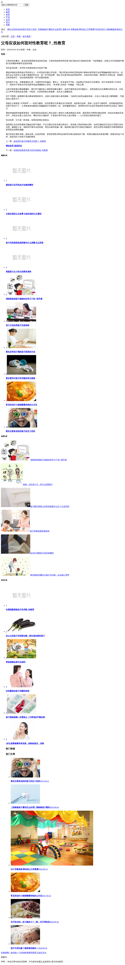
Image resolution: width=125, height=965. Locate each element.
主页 (13, 36)
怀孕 (8, 15)
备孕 (8, 12)
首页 (8, 9)
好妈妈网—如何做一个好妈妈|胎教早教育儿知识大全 (23, 953)
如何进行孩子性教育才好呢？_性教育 (30, 141)
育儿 (8, 22)
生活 (8, 20)
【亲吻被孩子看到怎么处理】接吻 (51, 29)
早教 (8, 25)
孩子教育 (27, 36)
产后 (8, 17)
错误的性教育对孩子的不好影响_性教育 (31, 150)
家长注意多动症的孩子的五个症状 (22, 29)
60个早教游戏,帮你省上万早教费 (81, 29)
